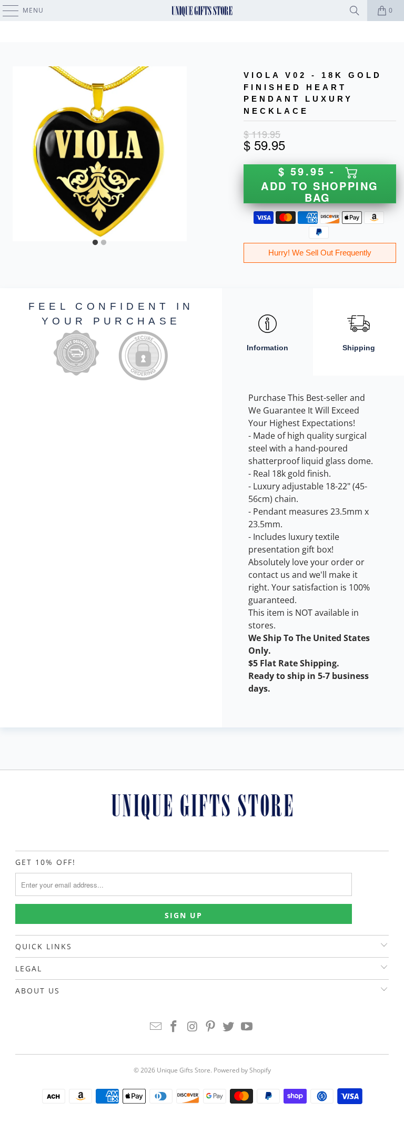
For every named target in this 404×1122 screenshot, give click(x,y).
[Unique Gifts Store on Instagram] (192, 1027)
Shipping (358, 347)
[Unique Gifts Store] (202, 10)
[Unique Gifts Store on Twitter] (229, 1027)
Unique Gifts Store (183, 1070)
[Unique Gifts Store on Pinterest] (211, 1027)
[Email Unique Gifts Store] (156, 1027)
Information (267, 347)
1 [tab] (95, 243)
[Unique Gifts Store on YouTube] (247, 1027)
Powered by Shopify (242, 1070)
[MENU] (5, 10)
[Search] (355, 10)
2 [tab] (103, 243)
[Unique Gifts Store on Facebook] (174, 1027)
